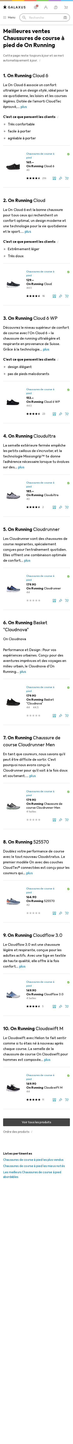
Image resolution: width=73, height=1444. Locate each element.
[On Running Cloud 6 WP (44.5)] (36, 402)
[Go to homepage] (14, 7)
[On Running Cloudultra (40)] (36, 496)
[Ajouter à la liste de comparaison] (54, 178)
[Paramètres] (36, 7)
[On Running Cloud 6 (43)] (36, 167)
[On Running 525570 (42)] (36, 901)
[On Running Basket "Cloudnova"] (36, 702)
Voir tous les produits (36, 1122)
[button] (40, 60)
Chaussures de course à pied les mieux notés (34, 1166)
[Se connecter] (46, 7)
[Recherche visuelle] (65, 17)
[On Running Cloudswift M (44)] (36, 1088)
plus (24, 107)
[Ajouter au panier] (67, 178)
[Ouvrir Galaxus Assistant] (56, 7)
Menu (12, 17)
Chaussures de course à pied (40, 155)
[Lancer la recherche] (24, 17)
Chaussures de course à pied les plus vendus (33, 1160)
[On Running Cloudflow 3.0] (36, 995)
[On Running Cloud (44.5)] (36, 284)
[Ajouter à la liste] (60, 178)
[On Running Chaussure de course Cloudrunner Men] (36, 806)
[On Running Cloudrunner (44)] (36, 589)
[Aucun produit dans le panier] (66, 7)
